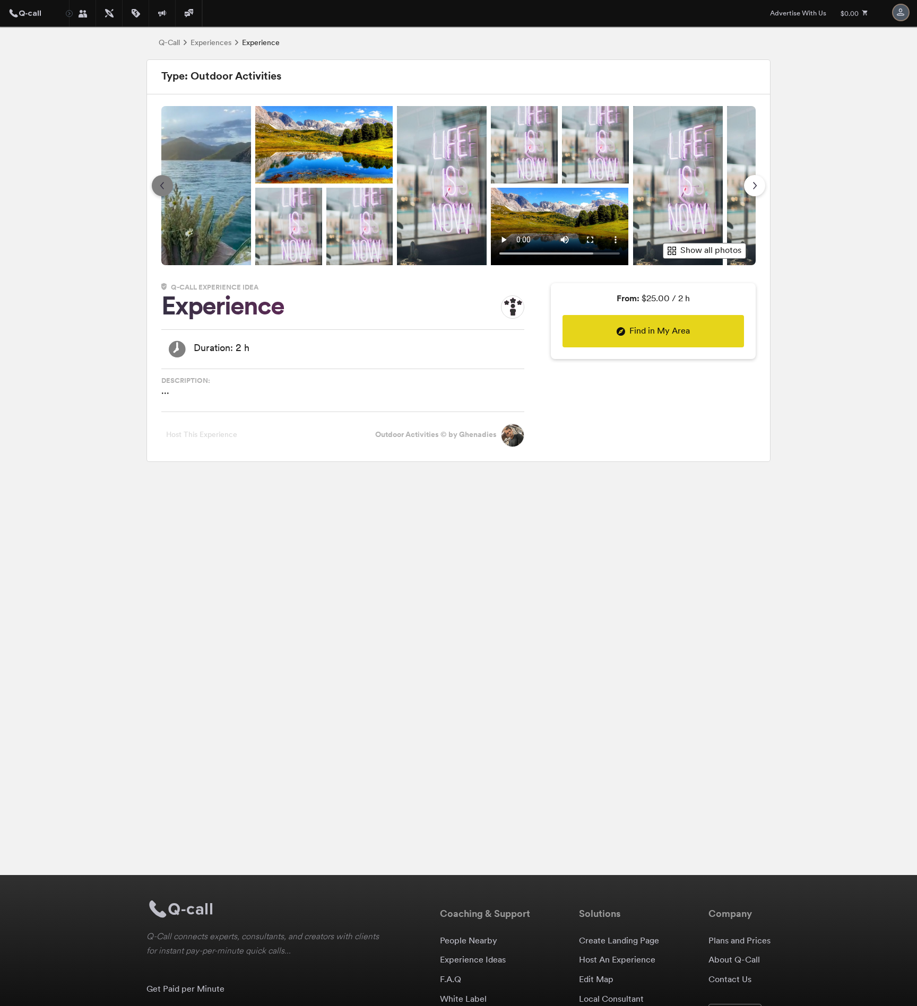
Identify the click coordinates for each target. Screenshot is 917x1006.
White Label (463, 999)
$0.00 (850, 14)
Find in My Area (659, 331)
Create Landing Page (619, 941)
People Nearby (468, 941)
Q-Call (169, 43)
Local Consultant (611, 999)
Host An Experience (617, 960)
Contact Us (729, 980)
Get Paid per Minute (185, 989)
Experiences (211, 43)
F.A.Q (450, 980)
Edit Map (596, 980)
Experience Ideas (473, 960)
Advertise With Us (798, 13)
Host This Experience (201, 435)
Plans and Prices (739, 941)
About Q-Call (734, 960)
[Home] (34, 13)
